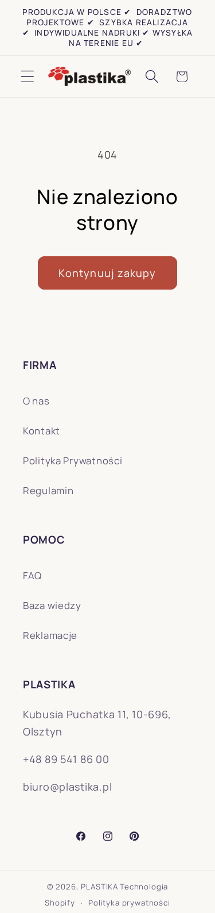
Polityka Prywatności (72, 460)
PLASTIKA (99, 886)
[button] (28, 76)
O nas (36, 400)
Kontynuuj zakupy (107, 273)
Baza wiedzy (52, 605)
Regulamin (48, 490)
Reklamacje (50, 635)
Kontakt (41, 430)
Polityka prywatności (129, 902)
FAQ (32, 575)
